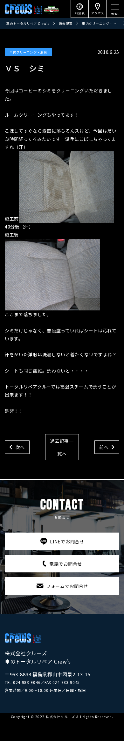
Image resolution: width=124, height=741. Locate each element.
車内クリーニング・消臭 (28, 52)
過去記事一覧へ (62, 447)
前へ (103, 447)
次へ (20, 447)
